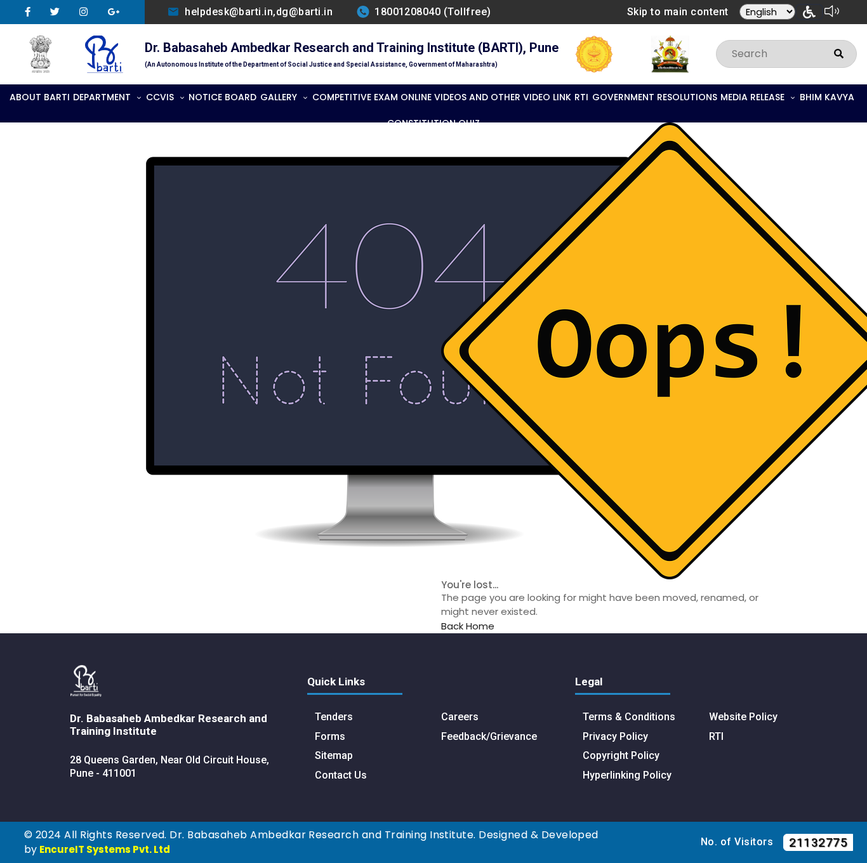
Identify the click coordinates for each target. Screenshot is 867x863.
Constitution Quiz (433, 123)
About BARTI (40, 97)
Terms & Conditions (629, 717)
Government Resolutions (654, 97)
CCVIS (160, 97)
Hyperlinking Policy (627, 775)
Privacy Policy (615, 736)
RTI (581, 97)
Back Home (467, 626)
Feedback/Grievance (489, 736)
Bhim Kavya (827, 97)
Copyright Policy (621, 755)
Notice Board (222, 97)
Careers (460, 717)
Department (102, 97)
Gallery (278, 97)
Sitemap (334, 755)
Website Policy (743, 717)
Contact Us (341, 775)
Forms (330, 736)
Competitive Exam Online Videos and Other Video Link (441, 97)
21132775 (818, 842)
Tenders (334, 717)
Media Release (752, 97)
